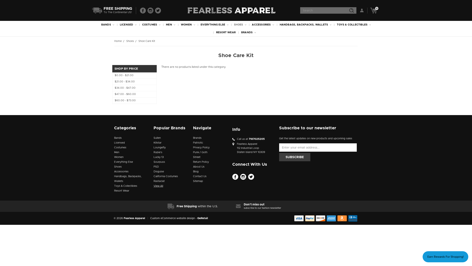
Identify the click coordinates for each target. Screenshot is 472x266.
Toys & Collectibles (352, 24)
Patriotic (198, 142)
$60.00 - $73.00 (125, 100)
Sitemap (198, 181)
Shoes (239, 24)
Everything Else (213, 24)
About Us (198, 167)
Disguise (159, 171)
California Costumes (166, 176)
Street (196, 157)
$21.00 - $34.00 (125, 81)
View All (158, 186)
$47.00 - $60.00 (125, 94)
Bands (106, 24)
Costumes (150, 24)
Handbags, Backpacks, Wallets (304, 24)
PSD (156, 167)
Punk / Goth (200, 152)
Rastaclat (159, 181)
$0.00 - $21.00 (124, 75)
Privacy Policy (201, 147)
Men (169, 24)
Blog (196, 171)
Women (186, 24)
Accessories (261, 24)
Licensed (127, 24)
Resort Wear (226, 32)
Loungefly (160, 147)
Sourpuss (159, 162)
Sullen (157, 138)
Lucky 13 (159, 157)
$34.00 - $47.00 (125, 88)
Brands (247, 32)
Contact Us (199, 176)
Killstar (158, 142)
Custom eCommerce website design (172, 218)
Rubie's (158, 152)
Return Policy (201, 162)
